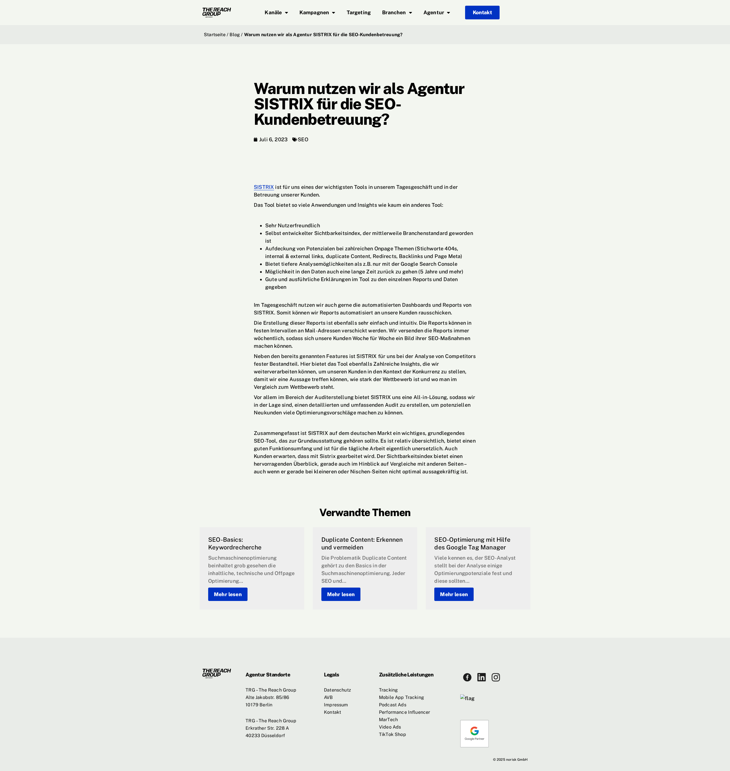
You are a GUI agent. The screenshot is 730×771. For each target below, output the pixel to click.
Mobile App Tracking (401, 697)
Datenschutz (337, 690)
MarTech (388, 719)
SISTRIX (264, 187)
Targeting (359, 12)
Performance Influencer (404, 712)
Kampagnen (314, 12)
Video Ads (390, 727)
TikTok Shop (392, 734)
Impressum (336, 704)
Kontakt (332, 712)
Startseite (215, 34)
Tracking (388, 690)
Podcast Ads (392, 704)
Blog (235, 34)
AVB (328, 697)
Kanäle (273, 12)
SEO (303, 139)
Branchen (394, 12)
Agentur (433, 12)
